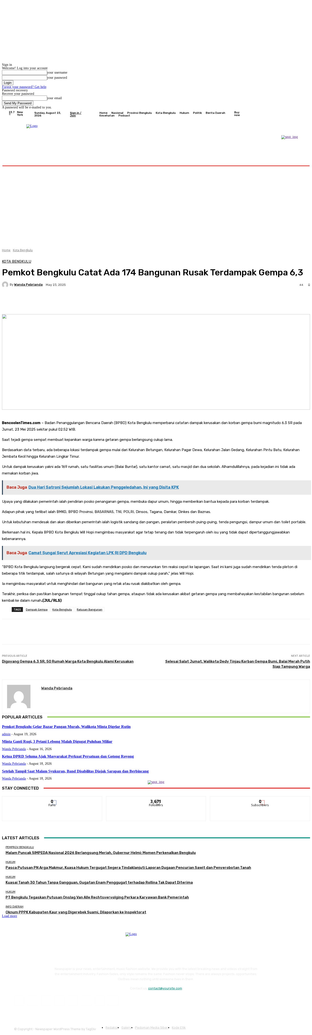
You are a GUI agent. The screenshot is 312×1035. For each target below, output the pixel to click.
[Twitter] (289, 114)
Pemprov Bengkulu (20, 847)
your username (57, 72)
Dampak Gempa (37, 609)
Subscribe (260, 800)
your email (54, 98)
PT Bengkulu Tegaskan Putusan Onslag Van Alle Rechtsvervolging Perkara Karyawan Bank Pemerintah (97, 897)
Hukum (10, 862)
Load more (9, 916)
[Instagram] (283, 114)
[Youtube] (301, 114)
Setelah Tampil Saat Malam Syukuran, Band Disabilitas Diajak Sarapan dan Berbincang (75, 771)
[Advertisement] (156, 205)
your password (57, 77)
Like (52, 800)
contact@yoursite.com (165, 988)
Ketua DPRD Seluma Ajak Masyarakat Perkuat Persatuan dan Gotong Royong (68, 756)
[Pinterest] (60, 1001)
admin (6, 734)
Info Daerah (14, 906)
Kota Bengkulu (23, 250)
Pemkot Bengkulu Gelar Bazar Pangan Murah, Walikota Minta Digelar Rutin (66, 726)
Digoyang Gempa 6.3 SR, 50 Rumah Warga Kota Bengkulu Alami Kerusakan (68, 661)
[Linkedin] (46, 1001)
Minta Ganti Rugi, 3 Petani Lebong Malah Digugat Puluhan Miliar (57, 741)
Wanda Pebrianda (28, 284)
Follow (156, 800)
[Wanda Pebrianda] (6, 284)
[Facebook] (277, 114)
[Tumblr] (86, 1001)
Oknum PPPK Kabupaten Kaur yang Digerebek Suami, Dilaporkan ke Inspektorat (76, 912)
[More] (125, 302)
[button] (298, 159)
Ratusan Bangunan (89, 609)
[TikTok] (73, 1001)
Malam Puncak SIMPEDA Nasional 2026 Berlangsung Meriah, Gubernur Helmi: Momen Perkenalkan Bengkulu (101, 853)
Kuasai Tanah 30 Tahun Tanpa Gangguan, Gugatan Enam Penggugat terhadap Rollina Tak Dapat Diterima (99, 882)
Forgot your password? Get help (24, 87)
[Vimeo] (295, 114)
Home (6, 250)
